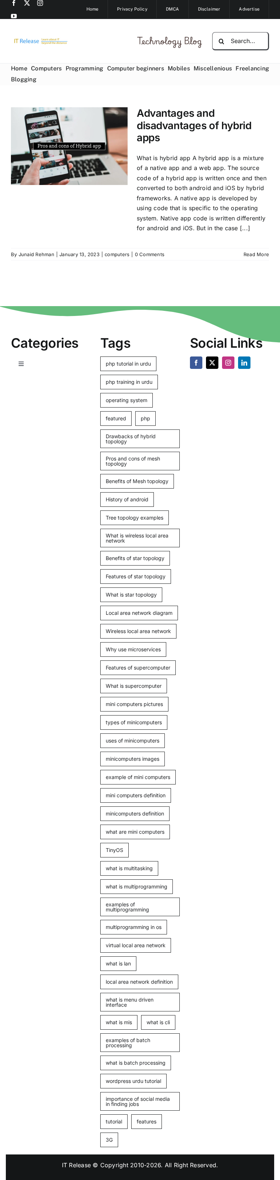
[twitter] (27, 3)
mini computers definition (136, 795)
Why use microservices (133, 649)
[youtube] (14, 16)
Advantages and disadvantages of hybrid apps (194, 125)
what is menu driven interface (129, 1002)
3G (109, 1140)
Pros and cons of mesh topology (133, 461)
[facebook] (14, 3)
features (146, 1121)
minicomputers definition (135, 813)
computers (117, 254)
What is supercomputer (134, 686)
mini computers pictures (134, 704)
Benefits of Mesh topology (137, 481)
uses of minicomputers (132, 740)
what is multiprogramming (136, 886)
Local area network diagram (139, 613)
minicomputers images (132, 759)
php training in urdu (129, 382)
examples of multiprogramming (127, 907)
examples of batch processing (128, 1042)
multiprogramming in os (134, 927)
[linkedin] (244, 362)
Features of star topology (136, 576)
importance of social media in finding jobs (138, 1101)
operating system (126, 400)
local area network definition (139, 982)
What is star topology (131, 594)
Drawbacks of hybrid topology (131, 438)
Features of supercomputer (138, 667)
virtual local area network (136, 945)
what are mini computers (135, 832)
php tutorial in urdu (128, 363)
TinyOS (114, 850)
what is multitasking (129, 868)
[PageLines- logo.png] (39, 39)
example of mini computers (138, 777)
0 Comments (149, 254)
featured (116, 418)
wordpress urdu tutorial (133, 1081)
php (145, 418)
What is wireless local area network (137, 538)
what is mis (119, 1022)
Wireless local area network (138, 631)
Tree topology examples (134, 517)
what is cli (158, 1022)
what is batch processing (136, 1063)
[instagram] (40, 3)
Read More (256, 254)
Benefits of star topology (135, 558)
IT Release (76, 1165)
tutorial (114, 1121)
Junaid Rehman (36, 254)
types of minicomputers (134, 722)
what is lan (118, 963)
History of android (127, 499)
